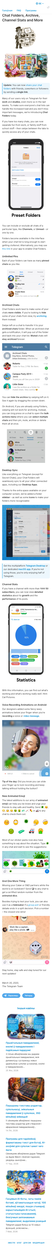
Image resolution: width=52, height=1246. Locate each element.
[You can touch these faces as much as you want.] (26, 826)
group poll (33, 905)
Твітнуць (28, 995)
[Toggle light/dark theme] (48, 7)
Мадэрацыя (38, 1243)
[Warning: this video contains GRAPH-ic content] (26, 643)
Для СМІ (27, 1243)
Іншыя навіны (26, 1008)
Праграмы (31, 10)
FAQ (19, 10)
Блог (19, 1243)
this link (6, 248)
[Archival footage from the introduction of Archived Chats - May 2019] (26, 367)
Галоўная (7, 10)
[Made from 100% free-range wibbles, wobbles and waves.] (26, 748)
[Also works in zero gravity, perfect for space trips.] (26, 940)
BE (40, 3)
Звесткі (11, 1243)
